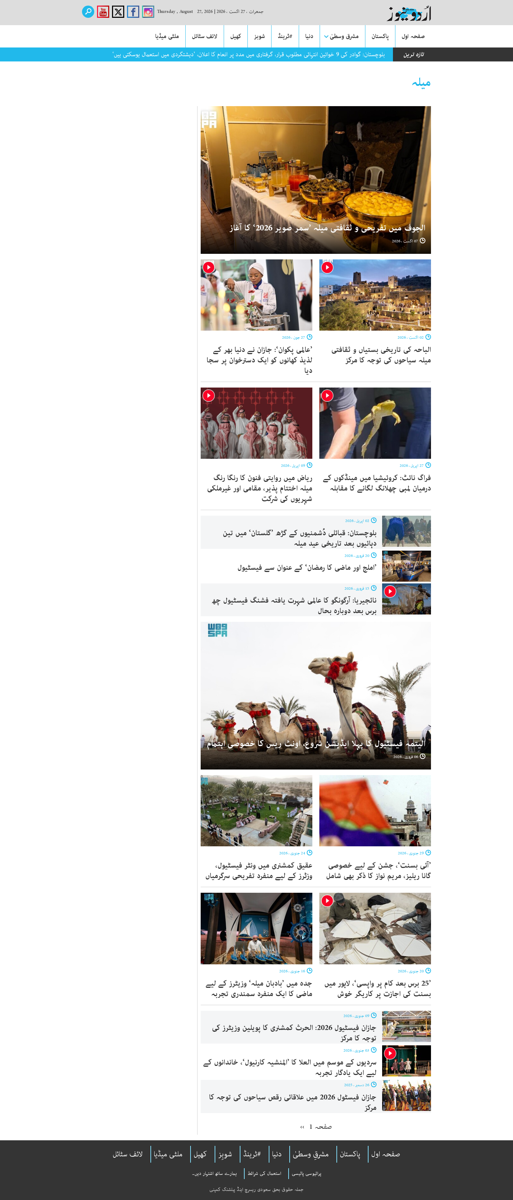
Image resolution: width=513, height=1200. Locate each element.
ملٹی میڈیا (167, 36)
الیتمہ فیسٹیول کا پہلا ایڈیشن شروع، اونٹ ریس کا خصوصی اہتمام (316, 743)
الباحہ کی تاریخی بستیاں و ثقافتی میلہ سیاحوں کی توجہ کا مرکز (381, 355)
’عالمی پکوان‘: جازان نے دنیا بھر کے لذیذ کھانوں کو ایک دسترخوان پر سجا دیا (259, 360)
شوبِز (225, 1154)
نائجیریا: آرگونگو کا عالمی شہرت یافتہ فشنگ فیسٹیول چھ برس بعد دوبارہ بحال (294, 606)
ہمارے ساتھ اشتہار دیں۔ (214, 1173)
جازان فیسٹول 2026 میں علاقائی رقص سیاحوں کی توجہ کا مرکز (293, 1102)
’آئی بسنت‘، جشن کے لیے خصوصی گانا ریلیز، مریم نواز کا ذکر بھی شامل (378, 871)
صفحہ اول (413, 36)
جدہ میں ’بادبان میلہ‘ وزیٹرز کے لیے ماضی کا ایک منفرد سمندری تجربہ (259, 989)
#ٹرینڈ (285, 36)
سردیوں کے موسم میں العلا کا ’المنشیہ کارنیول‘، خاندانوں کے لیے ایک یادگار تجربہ (290, 1067)
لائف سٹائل (204, 36)
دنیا (309, 36)
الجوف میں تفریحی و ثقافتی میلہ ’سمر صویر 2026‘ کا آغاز (327, 228)
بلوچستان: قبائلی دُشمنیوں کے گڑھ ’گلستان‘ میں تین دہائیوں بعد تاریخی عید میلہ (300, 538)
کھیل (235, 36)
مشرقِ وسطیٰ (311, 1154)
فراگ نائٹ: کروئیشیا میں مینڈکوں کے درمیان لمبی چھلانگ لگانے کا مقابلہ (377, 483)
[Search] (88, 12)
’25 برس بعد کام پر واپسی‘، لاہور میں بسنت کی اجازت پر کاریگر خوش (377, 989)
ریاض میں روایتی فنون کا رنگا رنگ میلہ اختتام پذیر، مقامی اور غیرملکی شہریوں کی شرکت (259, 488)
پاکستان (380, 36)
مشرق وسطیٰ (344, 36)
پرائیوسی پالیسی (306, 1173)
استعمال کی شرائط (264, 1173)
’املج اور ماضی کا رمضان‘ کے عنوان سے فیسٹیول (307, 567)
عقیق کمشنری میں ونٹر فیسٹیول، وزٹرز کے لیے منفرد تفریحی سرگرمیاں (258, 871)
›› (302, 1126)
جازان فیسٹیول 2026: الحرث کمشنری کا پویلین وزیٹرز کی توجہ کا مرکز (294, 1033)
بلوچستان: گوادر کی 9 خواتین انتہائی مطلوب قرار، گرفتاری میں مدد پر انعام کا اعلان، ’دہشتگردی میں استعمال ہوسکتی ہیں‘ (248, 54)
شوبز (259, 36)
